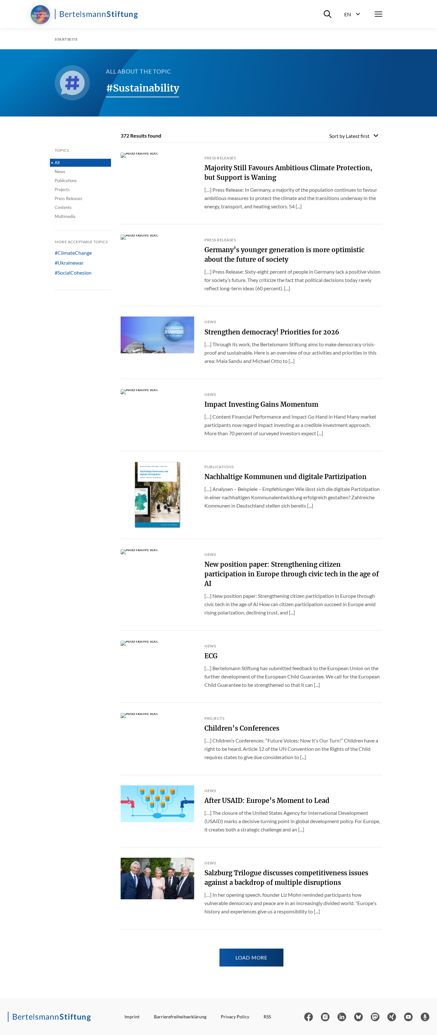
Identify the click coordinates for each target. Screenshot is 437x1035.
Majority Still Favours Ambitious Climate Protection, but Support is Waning (288, 172)
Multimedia (65, 216)
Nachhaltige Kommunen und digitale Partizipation (285, 477)
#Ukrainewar (69, 262)
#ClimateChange (73, 252)
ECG (211, 656)
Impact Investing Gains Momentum (261, 404)
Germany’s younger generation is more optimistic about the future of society (284, 254)
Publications (66, 180)
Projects (62, 189)
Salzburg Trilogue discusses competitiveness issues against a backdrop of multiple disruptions (286, 878)
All (57, 162)
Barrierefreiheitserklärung (180, 1016)
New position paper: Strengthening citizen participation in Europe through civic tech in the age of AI (291, 574)
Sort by (349, 136)
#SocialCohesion (73, 272)
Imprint (131, 1016)
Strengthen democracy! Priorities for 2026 (271, 332)
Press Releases (68, 198)
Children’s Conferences (241, 728)
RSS (267, 1016)
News (60, 171)
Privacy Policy (235, 1016)
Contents (63, 207)
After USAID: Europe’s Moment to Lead (267, 801)
